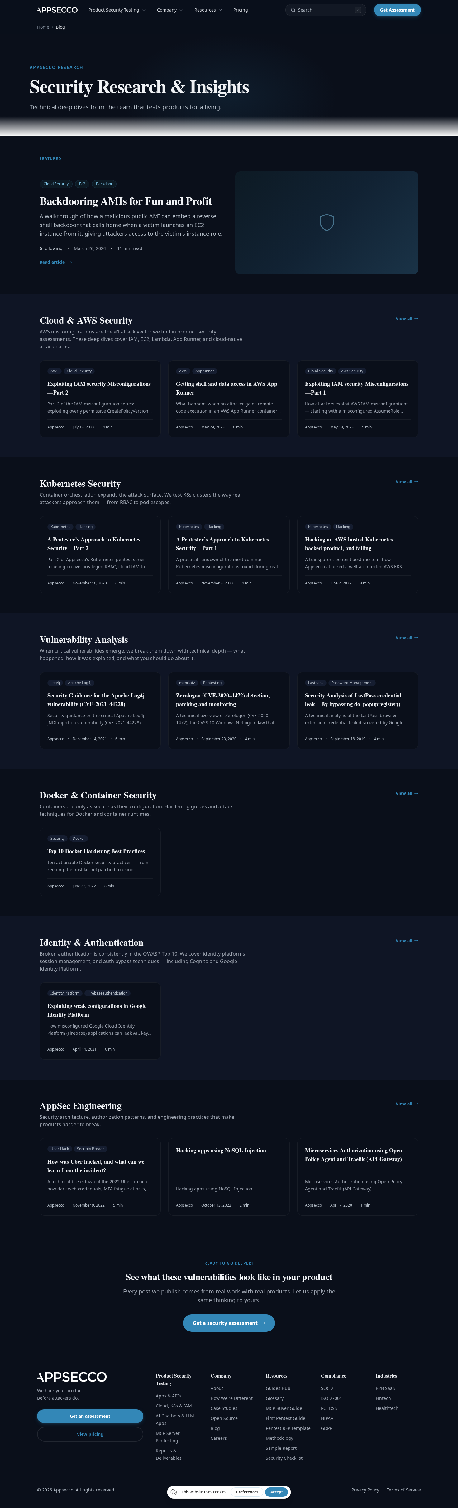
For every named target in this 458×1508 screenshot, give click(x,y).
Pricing (240, 10)
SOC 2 (327, 1388)
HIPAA (327, 1418)
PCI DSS (329, 1408)
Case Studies (224, 1408)
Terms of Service (404, 1490)
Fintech (383, 1398)
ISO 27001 (331, 1398)
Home (43, 27)
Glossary (275, 1398)
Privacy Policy (365, 1490)
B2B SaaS (385, 1388)
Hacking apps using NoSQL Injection (221, 1150)
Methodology (279, 1438)
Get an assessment (90, 1416)
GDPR (326, 1428)
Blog (215, 1428)
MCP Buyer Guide (284, 1408)
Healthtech (387, 1408)
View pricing (90, 1434)
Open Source (224, 1418)
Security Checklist (284, 1458)
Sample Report (281, 1448)
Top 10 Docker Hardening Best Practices (96, 851)
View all (404, 318)
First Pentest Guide (285, 1418)
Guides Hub (278, 1388)
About (217, 1388)
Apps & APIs (168, 1396)
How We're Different (232, 1398)
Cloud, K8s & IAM (174, 1406)
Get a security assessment (225, 1323)
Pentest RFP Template (288, 1428)
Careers (219, 1438)
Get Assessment (397, 10)
